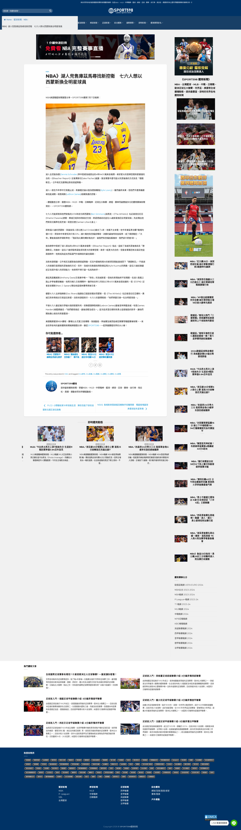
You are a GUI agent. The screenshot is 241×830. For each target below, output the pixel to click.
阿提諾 (38, 768)
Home (9, 19)
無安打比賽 (96, 764)
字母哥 (44, 764)
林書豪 (126, 768)
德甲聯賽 (124, 800)
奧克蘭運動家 (82, 768)
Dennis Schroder (68, 174)
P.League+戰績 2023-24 (186, 599)
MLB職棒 (178, 764)
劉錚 (124, 776)
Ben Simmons (98, 214)
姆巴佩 (54, 760)
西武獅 (184, 760)
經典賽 (36, 764)
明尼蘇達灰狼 (165, 760)
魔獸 (93, 776)
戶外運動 (156, 799)
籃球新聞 (18, 19)
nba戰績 (96, 374)
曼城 (151, 768)
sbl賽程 (105, 764)
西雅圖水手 (154, 760)
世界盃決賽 (75, 764)
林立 (131, 764)
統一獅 (113, 760)
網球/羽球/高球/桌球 (160, 791)
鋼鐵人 (91, 772)
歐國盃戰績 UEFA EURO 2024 (189, 585)
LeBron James (73, 194)
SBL (61, 797)
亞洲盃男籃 (185, 772)
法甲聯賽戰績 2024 (183, 648)
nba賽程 (103, 374)
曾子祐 (196, 764)
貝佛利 (59, 776)
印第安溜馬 (85, 764)
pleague (175, 760)
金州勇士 (136, 760)
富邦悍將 (103, 768)
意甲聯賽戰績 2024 (183, 638)
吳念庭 (79, 760)
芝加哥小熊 (195, 772)
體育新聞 (203, 79)
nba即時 (82, 374)
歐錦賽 (107, 776)
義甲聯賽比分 (30, 776)
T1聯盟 (121, 760)
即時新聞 (142, 23)
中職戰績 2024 (181, 614)
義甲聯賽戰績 (49, 776)
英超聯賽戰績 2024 (183, 628)
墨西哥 (40, 776)
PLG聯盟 (186, 768)
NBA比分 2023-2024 (185, 590)
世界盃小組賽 (108, 772)
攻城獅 (46, 768)
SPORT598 (93, 325)
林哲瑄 (194, 768)
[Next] (150, 46)
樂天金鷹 (78, 776)
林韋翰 (145, 760)
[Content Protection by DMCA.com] (211, 817)
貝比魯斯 (65, 772)
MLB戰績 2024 (182, 609)
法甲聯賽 (124, 803)
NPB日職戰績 (181, 619)
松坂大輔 (82, 772)
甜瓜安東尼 (29, 768)
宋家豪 (28, 760)
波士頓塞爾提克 (30, 772)
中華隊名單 (167, 772)
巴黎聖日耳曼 (159, 764)
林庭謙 (204, 772)
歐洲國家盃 (53, 764)
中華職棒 (93, 794)
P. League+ (64, 794)
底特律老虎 (132, 776)
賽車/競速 (156, 794)
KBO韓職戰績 (181, 624)
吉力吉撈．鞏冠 (147, 764)
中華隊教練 (93, 768)
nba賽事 (110, 374)
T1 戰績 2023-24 (182, 604)
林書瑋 (177, 768)
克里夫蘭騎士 (161, 768)
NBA (25, 19)
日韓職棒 (93, 797)
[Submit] (50, 11)
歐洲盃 (141, 772)
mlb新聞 (157, 772)
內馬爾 (149, 772)
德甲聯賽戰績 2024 (183, 643)
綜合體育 (117, 23)
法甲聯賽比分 (204, 768)
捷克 (118, 772)
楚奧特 (41, 772)
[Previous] (40, 46)
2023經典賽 (68, 776)
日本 (128, 760)
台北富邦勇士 (209, 760)
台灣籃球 (63, 800)
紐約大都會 (205, 764)
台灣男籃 (134, 768)
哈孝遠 (176, 772)
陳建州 (71, 760)
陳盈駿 (63, 768)
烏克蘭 (125, 772)
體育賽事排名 (156, 23)
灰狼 (111, 768)
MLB (91, 791)
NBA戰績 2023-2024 (185, 594)
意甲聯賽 (124, 794)
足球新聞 (105, 23)
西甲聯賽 (124, 791)
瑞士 (86, 776)
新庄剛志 (54, 768)
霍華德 (87, 760)
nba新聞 (117, 374)
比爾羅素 (151, 776)
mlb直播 (123, 764)
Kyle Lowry (106, 190)
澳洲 (57, 772)
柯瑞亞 (99, 772)
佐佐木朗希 (96, 760)
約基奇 (28, 764)
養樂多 (74, 772)
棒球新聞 (93, 23)
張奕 (212, 772)
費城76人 (114, 764)
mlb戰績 (45, 760)
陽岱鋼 (118, 768)
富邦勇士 (115, 776)
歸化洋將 (187, 764)
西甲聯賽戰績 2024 (183, 633)
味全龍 (133, 772)
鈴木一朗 (62, 760)
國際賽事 (130, 23)
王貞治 (169, 764)
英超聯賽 (124, 797)
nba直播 (89, 374)
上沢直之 (49, 772)
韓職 (137, 764)
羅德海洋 (72, 768)
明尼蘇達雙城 (64, 764)
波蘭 (191, 760)
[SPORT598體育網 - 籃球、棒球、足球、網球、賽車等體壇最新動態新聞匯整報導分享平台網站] (120, 11)
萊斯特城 (36, 760)
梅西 (170, 768)
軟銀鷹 (105, 760)
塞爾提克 (142, 776)
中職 (100, 776)
